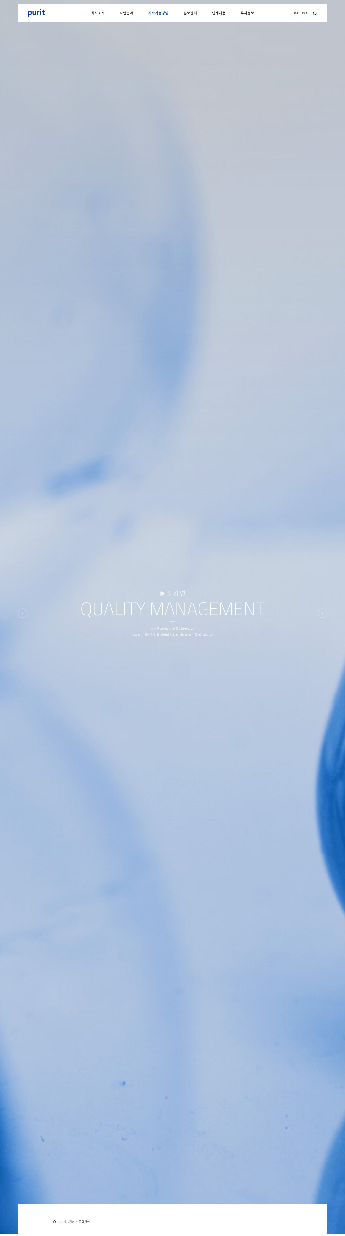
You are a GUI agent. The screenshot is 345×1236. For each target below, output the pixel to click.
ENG (304, 13)
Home (54, 1222)
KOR (295, 13)
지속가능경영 (66, 1222)
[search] (315, 14)
